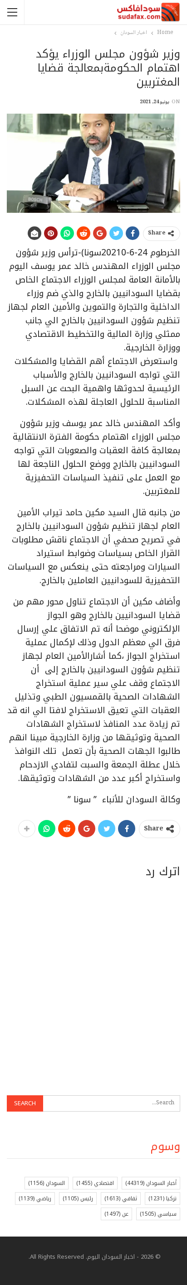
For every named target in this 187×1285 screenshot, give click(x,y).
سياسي (158, 1214)
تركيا (162, 1198)
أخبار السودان (151, 1183)
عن (116, 1214)
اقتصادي (95, 1183)
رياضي (35, 1198)
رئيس (78, 1198)
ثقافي (120, 1198)
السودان (46, 1183)
